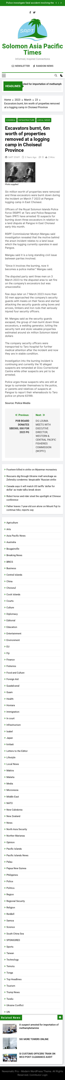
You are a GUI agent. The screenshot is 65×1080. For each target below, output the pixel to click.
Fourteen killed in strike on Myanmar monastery (31, 469)
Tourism (10, 985)
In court (10, 718)
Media (9, 783)
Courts (10, 601)
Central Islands (14, 574)
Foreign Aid (12, 679)
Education (11, 627)
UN (8, 1012)
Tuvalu (9, 998)
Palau (9, 861)
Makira (10, 770)
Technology (12, 959)
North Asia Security (16, 829)
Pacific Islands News (17, 855)
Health (9, 698)
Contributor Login (38, 1075)
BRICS (9, 561)
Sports (9, 946)
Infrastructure (26, 120)
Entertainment (13, 633)
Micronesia (12, 790)
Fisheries (11, 666)
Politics (10, 888)
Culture (10, 607)
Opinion (10, 842)
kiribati (10, 744)
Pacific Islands (14, 848)
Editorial (10, 620)
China (9, 581)
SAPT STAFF (14, 157)
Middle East (12, 796)
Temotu (10, 966)
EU (7, 646)
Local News (43, 120)
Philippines (12, 875)
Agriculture (12, 522)
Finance (10, 659)
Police (9, 881)
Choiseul (10, 120)
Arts (8, 529)
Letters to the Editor (17, 751)
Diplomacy (12, 614)
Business (11, 568)
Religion (10, 907)
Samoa (10, 920)
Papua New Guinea (16, 868)
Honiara (10, 705)
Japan (9, 738)
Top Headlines (14, 979)
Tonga (9, 972)
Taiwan (10, 953)
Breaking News (14, 555)
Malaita (10, 777)
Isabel (9, 731)
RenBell (10, 914)
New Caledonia (14, 809)
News (9, 822)
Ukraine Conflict (15, 1005)
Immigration (12, 711)
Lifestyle (10, 757)
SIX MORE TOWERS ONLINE (33, 1039)
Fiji (8, 653)
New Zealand (13, 816)
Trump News (13, 992)
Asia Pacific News (16, 535)
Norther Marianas (15, 835)
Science (10, 927)
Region (10, 894)
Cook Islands (13, 594)
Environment (13, 640)
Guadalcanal (12, 685)
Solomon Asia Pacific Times (32, 49)
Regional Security (15, 901)
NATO (9, 803)
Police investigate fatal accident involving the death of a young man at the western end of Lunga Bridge (30, 3)
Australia (11, 542)
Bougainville (12, 548)
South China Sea (15, 933)
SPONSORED (13, 940)
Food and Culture (15, 672)
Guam (9, 692)
